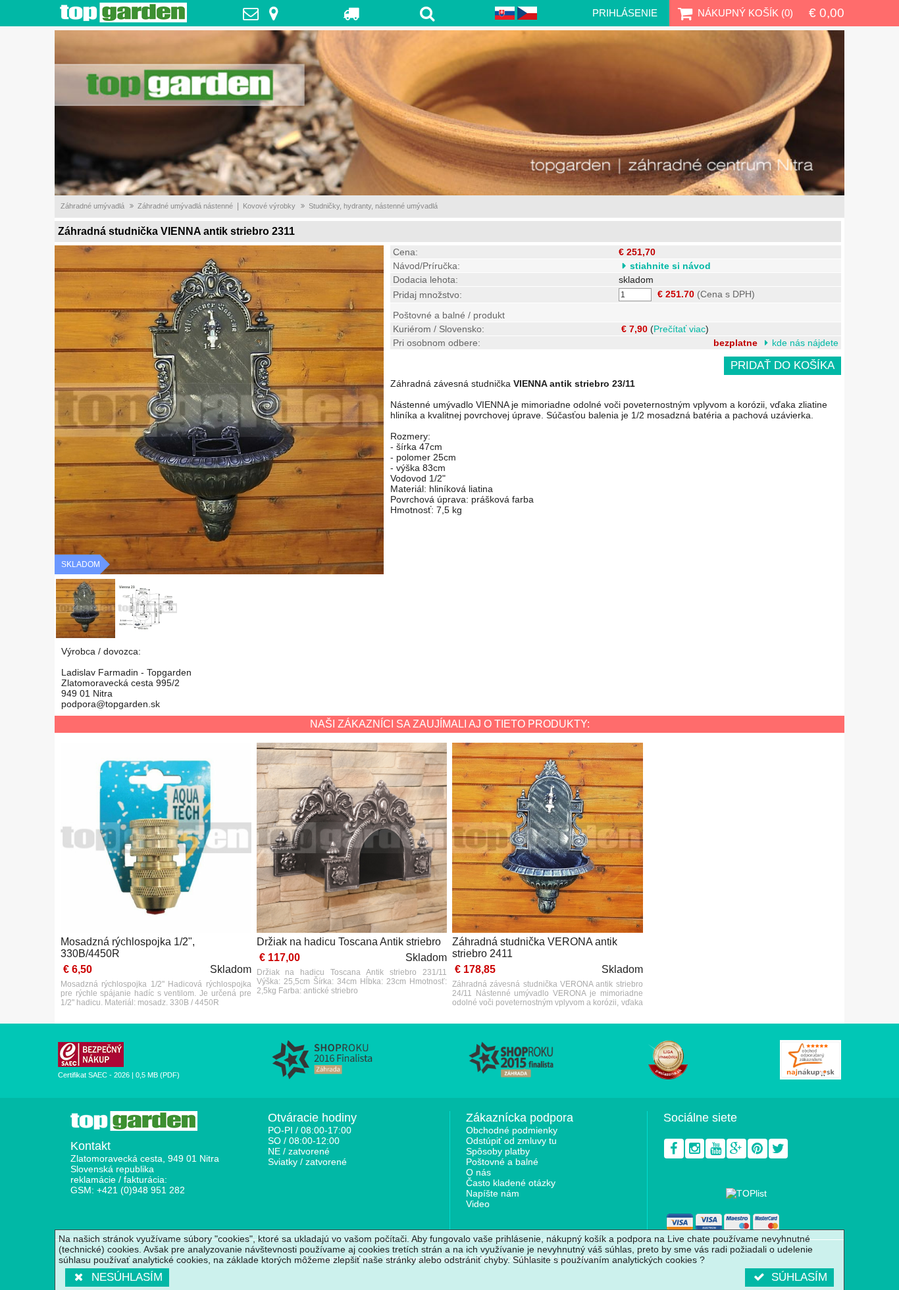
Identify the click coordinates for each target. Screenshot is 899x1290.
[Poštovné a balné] (351, 13)
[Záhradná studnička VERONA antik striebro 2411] (547, 839)
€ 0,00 (826, 13)
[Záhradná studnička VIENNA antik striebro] (85, 608)
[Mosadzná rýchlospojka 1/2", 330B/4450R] (156, 839)
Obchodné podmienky (511, 1130)
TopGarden (123, 12)
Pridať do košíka (783, 365)
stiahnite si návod (670, 265)
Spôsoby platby (498, 1151)
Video (478, 1204)
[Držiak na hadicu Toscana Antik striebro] (352, 839)
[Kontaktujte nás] (264, 13)
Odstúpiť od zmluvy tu (511, 1140)
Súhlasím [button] (799, 1277)
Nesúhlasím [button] (127, 1277)
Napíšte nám (492, 1193)
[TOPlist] (746, 1193)
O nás (478, 1172)
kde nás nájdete (805, 342)
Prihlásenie (624, 12)
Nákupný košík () (745, 12)
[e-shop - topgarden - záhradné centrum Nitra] (449, 112)
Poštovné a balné (502, 1161)
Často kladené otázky (510, 1183)
